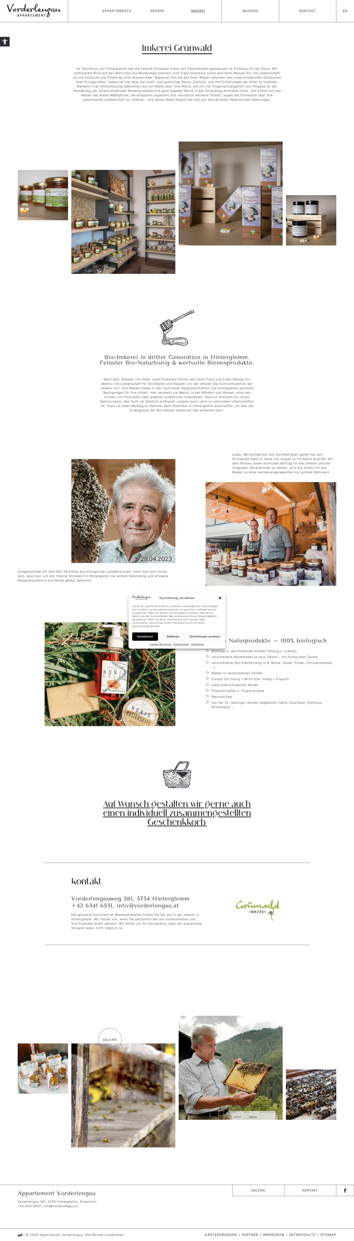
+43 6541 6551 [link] (92, 905)
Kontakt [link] (307, 11)
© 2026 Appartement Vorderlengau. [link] (55, 1235)
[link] (5, 41)
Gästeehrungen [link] (221, 1235)
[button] (220, 598)
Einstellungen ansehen (205, 636)
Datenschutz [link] (181, 644)
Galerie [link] (258, 1190)
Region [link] (157, 11)
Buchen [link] (250, 11)
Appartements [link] (116, 11)
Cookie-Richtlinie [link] (161, 644)
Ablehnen (172, 636)
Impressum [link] (197, 644)
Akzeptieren (145, 636)
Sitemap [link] (328, 1235)
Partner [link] (250, 1235)
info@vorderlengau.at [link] (148, 905)
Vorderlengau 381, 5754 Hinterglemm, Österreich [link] (57, 1201)
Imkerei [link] (198, 11)
